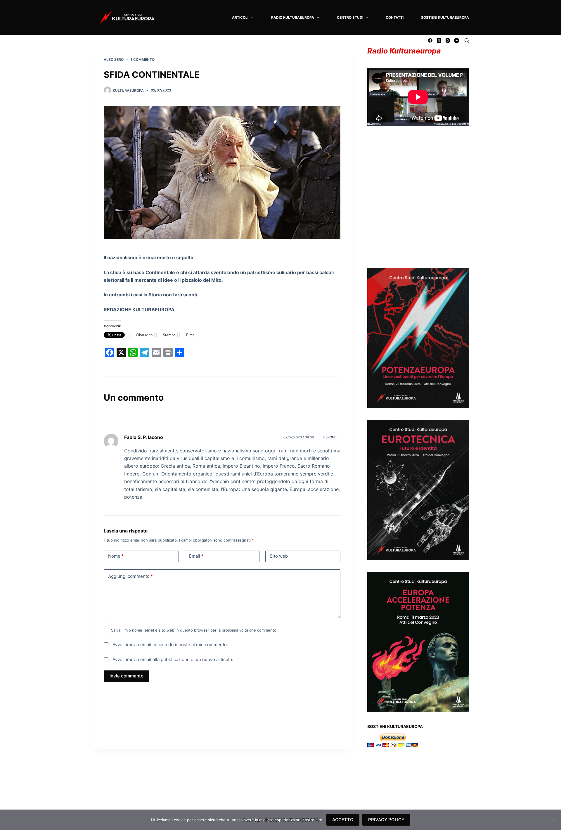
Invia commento (126, 676)
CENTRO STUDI (350, 17)
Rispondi (330, 437)
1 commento (143, 59)
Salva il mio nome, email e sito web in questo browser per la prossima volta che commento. (194, 630)
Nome (116, 556)
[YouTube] (456, 40)
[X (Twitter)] (439, 40)
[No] (554, 820)
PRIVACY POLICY (386, 819)
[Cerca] (467, 40)
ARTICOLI (240, 17)
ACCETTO (343, 819)
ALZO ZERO (114, 59)
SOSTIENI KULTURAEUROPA (445, 17)
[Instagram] (448, 40)
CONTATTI (395, 17)
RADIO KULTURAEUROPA (292, 17)
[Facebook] (430, 40)
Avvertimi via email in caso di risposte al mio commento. (170, 644)
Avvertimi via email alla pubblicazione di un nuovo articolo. (172, 659)
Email (196, 556)
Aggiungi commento (130, 576)
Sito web (279, 556)
